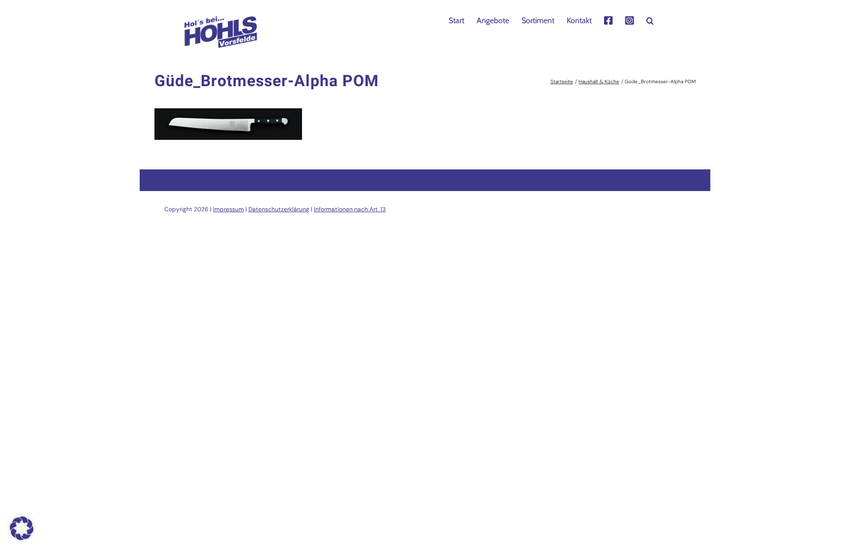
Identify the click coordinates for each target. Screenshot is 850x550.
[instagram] (629, 19)
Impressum (228, 209)
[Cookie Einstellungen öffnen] (21, 537)
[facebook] (608, 19)
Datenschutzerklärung (278, 209)
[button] (650, 19)
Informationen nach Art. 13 (350, 209)
